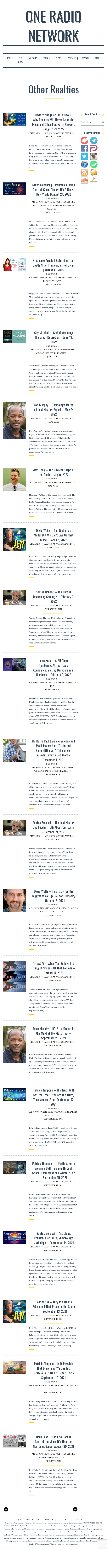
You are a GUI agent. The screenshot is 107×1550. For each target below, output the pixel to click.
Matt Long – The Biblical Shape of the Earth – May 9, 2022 (53, 472)
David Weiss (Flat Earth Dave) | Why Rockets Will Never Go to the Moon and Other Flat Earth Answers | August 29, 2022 (53, 121)
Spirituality (54, 281)
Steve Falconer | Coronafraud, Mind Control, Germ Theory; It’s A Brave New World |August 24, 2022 (53, 189)
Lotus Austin (83, 1520)
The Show (20, 60)
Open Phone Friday (50, 1111)
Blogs (58, 58)
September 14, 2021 (53, 1250)
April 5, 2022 (53, 547)
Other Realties (64, 133)
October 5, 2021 (53, 980)
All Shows (49, 133)
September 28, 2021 (53, 1045)
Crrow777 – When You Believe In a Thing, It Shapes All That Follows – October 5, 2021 (53, 968)
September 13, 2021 (53, 1319)
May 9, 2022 (53, 485)
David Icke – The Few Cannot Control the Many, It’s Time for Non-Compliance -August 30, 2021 (53, 1441)
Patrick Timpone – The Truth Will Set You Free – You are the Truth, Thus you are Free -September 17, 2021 (53, 1097)
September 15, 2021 (53, 1185)
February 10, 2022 (53, 609)
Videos (46, 58)
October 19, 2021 (53, 839)
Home (9, 58)
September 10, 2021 (53, 1392)
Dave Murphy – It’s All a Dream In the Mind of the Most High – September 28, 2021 (53, 1033)
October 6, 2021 (53, 915)
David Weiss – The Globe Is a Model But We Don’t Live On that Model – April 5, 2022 (53, 535)
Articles (33, 58)
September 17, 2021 (53, 1118)
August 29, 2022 (53, 136)
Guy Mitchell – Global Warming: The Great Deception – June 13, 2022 (53, 337)
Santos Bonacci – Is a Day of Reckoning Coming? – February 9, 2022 (53, 596)
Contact (72, 58)
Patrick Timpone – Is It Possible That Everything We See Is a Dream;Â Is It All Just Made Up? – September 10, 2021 (54, 1370)
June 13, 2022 (53, 356)
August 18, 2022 (53, 284)
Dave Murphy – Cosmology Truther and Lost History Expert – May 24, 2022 (53, 409)
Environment (50, 349)
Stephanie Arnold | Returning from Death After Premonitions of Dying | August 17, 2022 (53, 265)
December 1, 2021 (53, 774)
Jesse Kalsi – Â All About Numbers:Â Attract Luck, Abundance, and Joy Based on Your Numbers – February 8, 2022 (53, 667)
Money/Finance (58, 205)
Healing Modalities (51, 908)
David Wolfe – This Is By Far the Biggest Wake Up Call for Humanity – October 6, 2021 (53, 896)
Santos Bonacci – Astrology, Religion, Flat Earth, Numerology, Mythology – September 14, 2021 (53, 1238)
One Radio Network (53, 26)
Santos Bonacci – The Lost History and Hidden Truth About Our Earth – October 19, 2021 (53, 827)
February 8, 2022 (53, 689)
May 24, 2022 (53, 421)
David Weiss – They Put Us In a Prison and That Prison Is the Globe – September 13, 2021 (53, 1306)
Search (85, 58)
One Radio (35, 133)
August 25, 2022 (53, 212)
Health (45, 205)
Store (97, 58)
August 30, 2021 (53, 1461)
